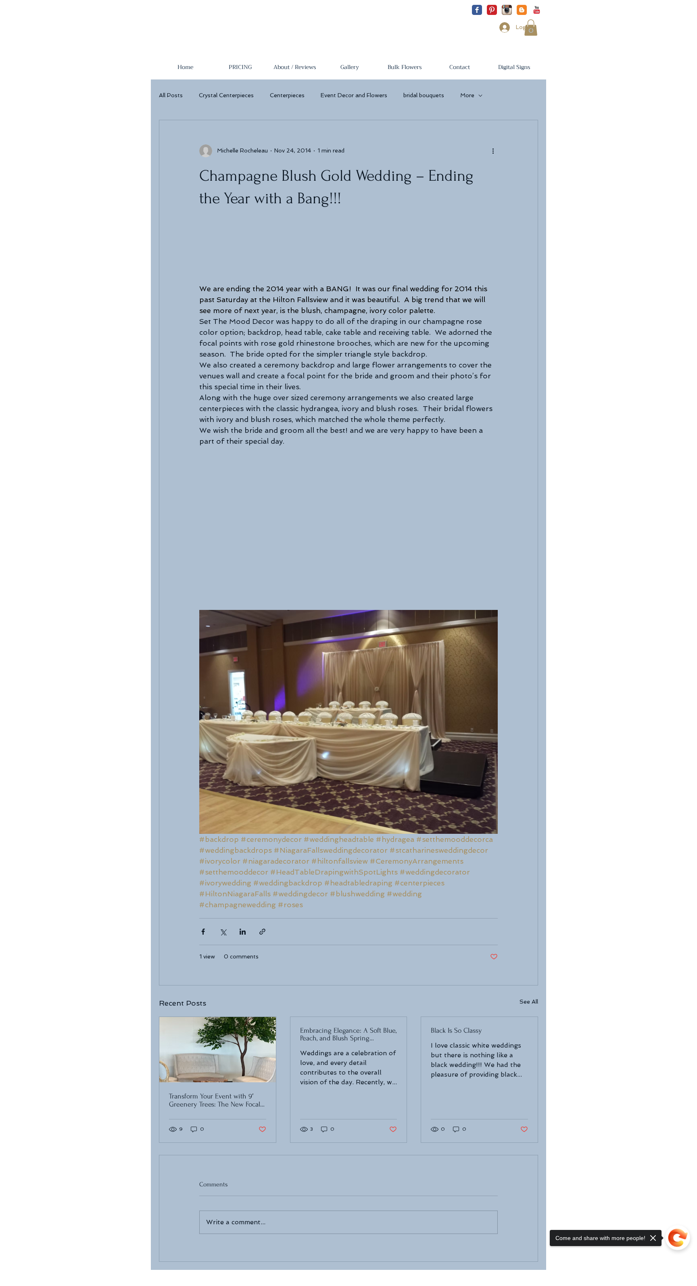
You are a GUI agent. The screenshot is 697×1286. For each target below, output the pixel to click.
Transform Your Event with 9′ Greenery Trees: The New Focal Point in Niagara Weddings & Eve (217, 1100)
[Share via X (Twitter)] (223, 931)
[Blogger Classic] (522, 10)
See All (529, 1001)
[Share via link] (262, 931)
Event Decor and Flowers (354, 95)
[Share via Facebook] (203, 931)
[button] (240, 67)
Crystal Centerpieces (226, 95)
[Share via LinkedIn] (242, 931)
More (467, 95)
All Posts (171, 95)
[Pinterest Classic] (492, 10)
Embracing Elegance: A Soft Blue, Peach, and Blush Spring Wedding (348, 1034)
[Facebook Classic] (477, 10)
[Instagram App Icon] (507, 10)
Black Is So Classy (456, 1030)
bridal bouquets (423, 95)
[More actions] (493, 151)
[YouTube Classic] (537, 10)
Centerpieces (287, 95)
